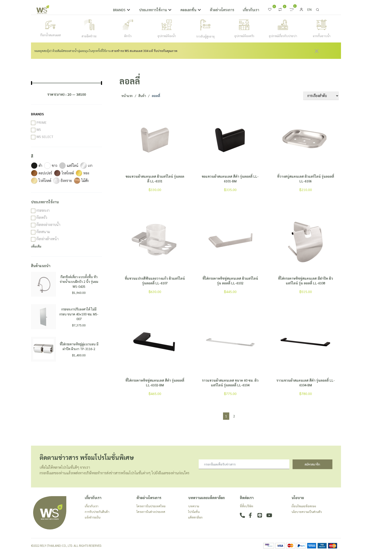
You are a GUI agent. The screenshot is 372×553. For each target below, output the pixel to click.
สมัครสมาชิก (312, 464)
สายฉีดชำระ (89, 36)
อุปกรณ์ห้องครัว (244, 36)
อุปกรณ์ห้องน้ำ (166, 36)
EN (309, 9)
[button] (122, 10)
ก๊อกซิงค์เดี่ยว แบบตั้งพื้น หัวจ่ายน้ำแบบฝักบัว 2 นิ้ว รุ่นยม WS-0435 (79, 281)
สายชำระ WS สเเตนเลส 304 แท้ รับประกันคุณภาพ (144, 51)
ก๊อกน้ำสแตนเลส (50, 35)
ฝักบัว (128, 36)
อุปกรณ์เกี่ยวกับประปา (283, 36)
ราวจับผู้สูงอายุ (205, 36)
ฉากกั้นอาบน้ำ (321, 36)
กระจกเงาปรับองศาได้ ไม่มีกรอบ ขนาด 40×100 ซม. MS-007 (78, 314)
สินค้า (142, 96)
